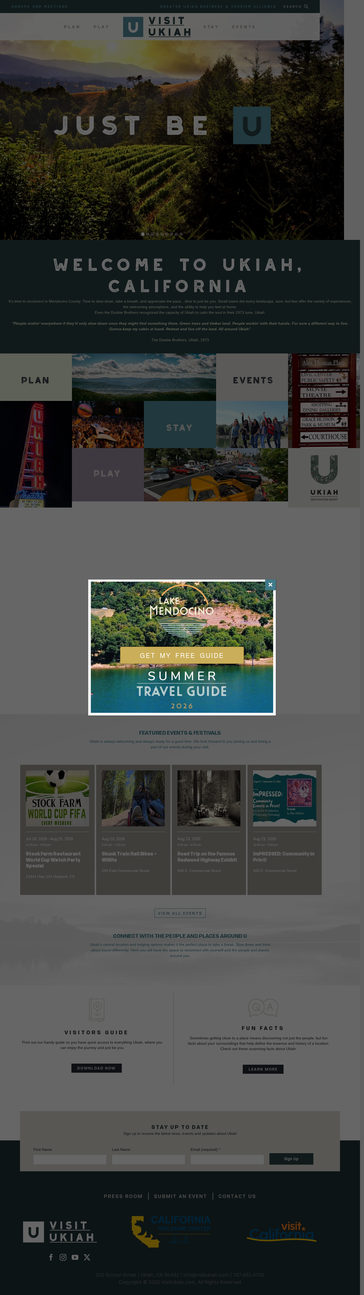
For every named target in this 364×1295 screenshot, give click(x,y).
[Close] (270, 585)
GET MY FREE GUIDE (182, 655)
